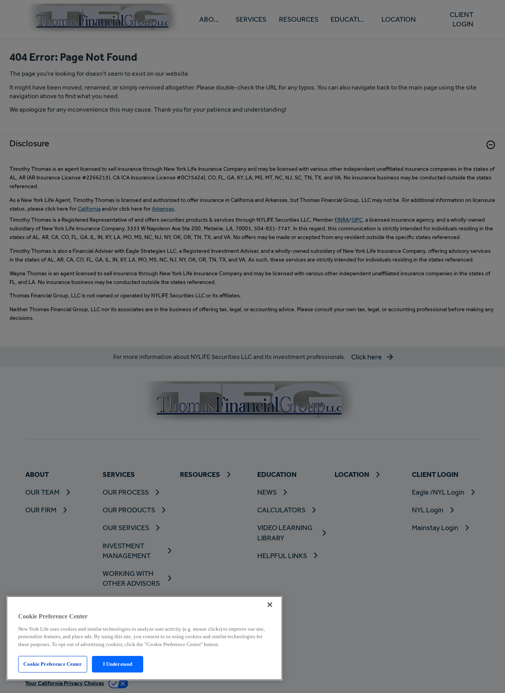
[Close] (270, 604)
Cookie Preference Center (52, 664)
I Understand (118, 664)
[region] (144, 638)
